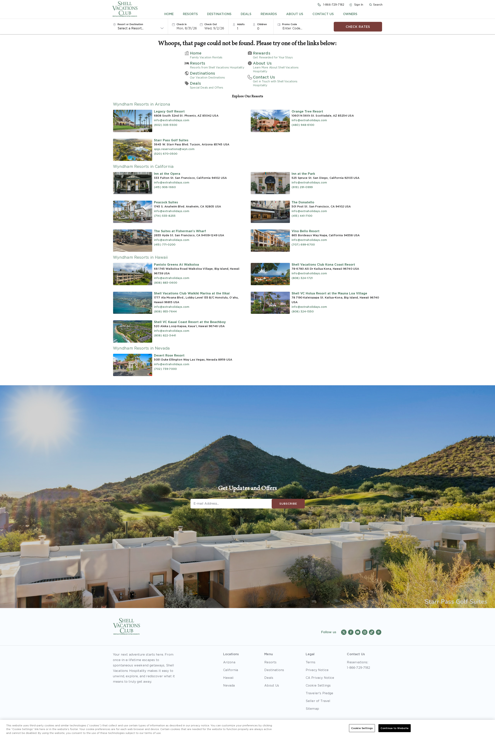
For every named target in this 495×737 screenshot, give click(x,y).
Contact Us (323, 14)
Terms (311, 662)
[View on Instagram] (364, 632)
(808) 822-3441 (165, 335)
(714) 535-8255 (165, 215)
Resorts (190, 14)
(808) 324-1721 (302, 278)
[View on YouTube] (357, 632)
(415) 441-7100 (302, 215)
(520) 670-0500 (165, 153)
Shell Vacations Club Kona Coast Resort (323, 264)
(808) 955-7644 (165, 311)
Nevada (229, 685)
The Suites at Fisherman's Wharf (180, 231)
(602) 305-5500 (165, 124)
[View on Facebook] (350, 632)
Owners (350, 14)
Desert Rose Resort (169, 355)
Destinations (219, 14)
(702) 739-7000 (165, 368)
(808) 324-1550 (303, 311)
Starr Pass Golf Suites (171, 140)
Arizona (229, 662)
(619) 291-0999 (302, 187)
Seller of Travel (318, 701)
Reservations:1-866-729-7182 (358, 664)
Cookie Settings (362, 728)
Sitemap (312, 708)
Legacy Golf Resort (169, 111)
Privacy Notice (317, 670)
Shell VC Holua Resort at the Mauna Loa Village (329, 293)
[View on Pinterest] (378, 632)
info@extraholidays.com (171, 120)
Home (169, 14)
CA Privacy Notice (320, 677)
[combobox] (141, 28)
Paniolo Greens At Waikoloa (176, 264)
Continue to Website (395, 728)
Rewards (269, 14)
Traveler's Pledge (319, 693)
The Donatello (303, 202)
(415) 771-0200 (164, 244)
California (230, 670)
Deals (246, 14)
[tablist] (261, 14)
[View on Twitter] (343, 632)
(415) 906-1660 (165, 187)
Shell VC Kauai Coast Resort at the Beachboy (190, 322)
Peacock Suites (166, 202)
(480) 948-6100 (303, 124)
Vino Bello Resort (305, 231)
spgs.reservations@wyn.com (174, 149)
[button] (376, 5)
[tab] (169, 14)
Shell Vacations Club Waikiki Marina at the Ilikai (192, 293)
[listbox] (243, 28)
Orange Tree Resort (307, 111)
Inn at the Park (303, 173)
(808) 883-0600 (165, 282)
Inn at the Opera (167, 173)
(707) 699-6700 (303, 244)
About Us (294, 14)
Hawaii (228, 677)
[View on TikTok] (371, 632)
